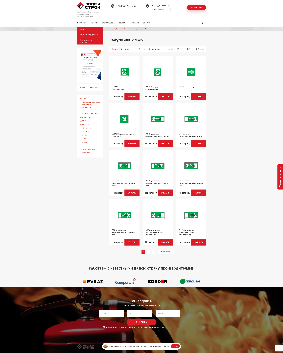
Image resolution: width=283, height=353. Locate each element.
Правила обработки (173, 327)
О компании (148, 23)
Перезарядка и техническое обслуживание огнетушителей (90, 104)
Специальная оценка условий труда (88, 151)
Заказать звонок (196, 7)
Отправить (141, 322)
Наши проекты (86, 131)
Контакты (135, 23)
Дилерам (122, 23)
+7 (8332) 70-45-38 (126, 6)
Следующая (165, 252)
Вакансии (84, 135)
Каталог (82, 23)
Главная (111, 29)
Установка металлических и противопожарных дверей (90, 112)
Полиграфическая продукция (133, 29)
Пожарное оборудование (89, 35)
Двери (82, 29)
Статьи (83, 146)
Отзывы (84, 142)
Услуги (94, 23)
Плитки (191, 49)
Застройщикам (108, 23)
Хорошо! (175, 346)
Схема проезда (158, 9)
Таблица (201, 49)
